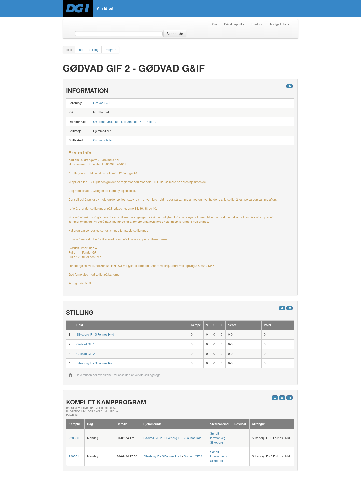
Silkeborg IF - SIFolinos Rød (95, 363)
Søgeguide (175, 33)
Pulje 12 (151, 121)
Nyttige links (278, 24)
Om (214, 24)
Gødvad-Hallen (103, 140)
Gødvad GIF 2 (85, 354)
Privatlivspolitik (234, 24)
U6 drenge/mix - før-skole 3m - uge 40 (118, 121)
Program (110, 50)
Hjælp (255, 24)
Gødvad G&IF (102, 103)
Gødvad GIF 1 (85, 344)
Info (80, 50)
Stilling (93, 50)
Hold (69, 50)
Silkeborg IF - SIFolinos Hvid (95, 334)
